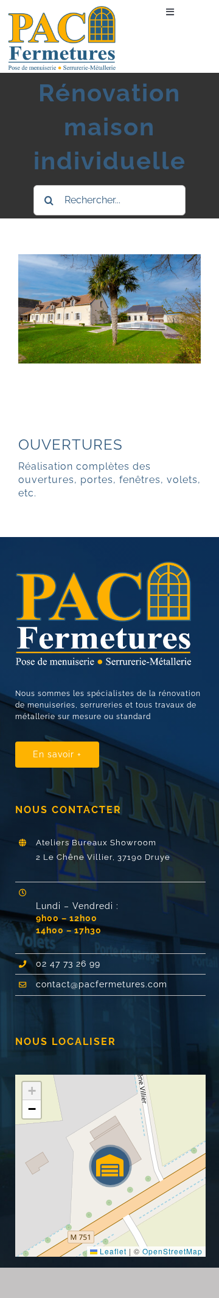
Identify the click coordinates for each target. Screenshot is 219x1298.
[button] (110, 1166)
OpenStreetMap (172, 1251)
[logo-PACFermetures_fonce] (65, 10)
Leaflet (112, 1251)
